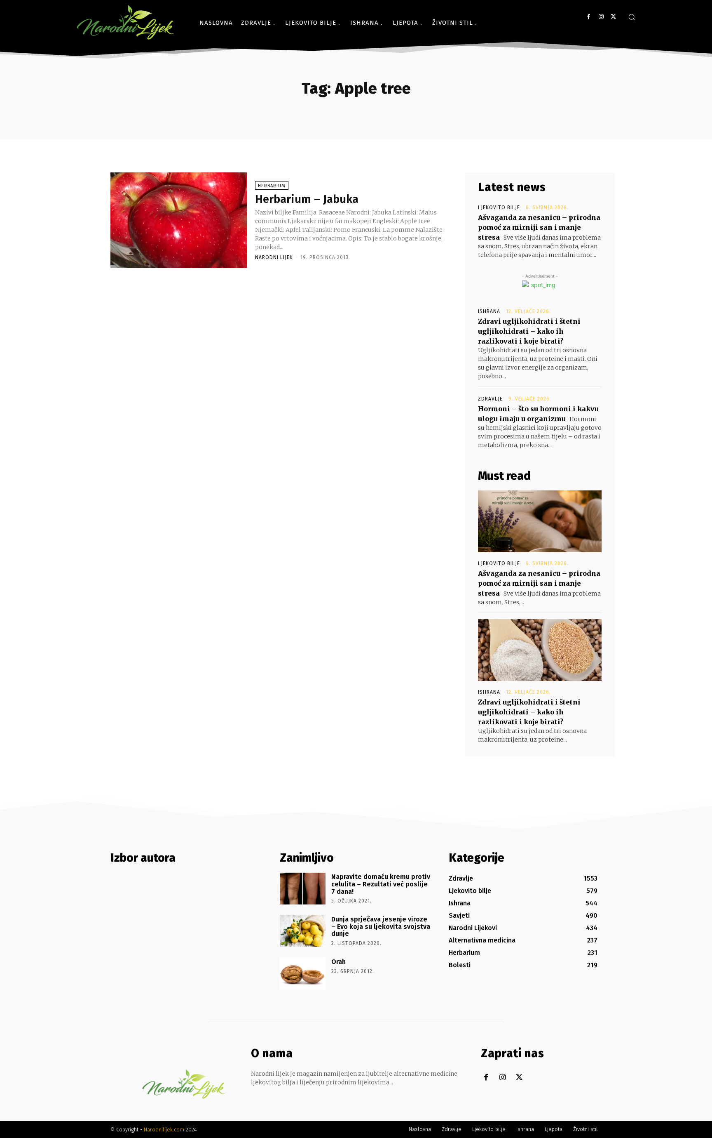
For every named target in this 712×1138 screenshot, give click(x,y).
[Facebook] (588, 16)
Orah (338, 962)
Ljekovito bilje (499, 207)
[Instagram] (601, 16)
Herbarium (272, 185)
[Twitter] (613, 16)
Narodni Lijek (274, 257)
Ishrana (489, 311)
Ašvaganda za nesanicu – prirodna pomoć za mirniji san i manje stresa (539, 227)
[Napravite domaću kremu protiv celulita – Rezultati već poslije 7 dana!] (303, 888)
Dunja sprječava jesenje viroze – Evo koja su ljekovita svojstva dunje (380, 926)
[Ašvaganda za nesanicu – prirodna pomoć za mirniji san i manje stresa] (540, 521)
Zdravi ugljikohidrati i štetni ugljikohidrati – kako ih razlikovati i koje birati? (529, 331)
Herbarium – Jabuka (306, 199)
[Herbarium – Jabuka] (178, 220)
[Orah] (303, 973)
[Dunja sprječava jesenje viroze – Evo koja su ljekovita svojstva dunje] (303, 931)
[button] (632, 17)
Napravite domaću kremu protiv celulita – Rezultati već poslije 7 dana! (380, 884)
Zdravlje (490, 398)
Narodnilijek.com (164, 1129)
